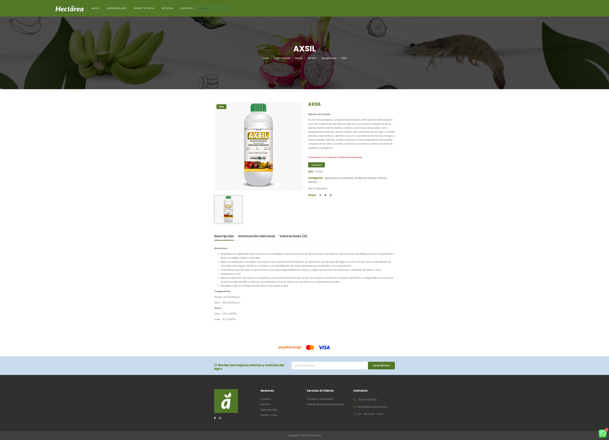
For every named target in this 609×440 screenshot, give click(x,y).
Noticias (168, 8)
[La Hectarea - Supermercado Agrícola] (69, 8)
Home (265, 58)
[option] (258, 146)
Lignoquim (321, 188)
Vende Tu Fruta (144, 8)
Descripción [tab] (224, 236)
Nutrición (382, 178)
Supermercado (116, 8)
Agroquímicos (328, 58)
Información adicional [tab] (256, 236)
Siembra (312, 58)
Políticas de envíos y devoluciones (325, 404)
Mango (299, 58)
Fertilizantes (347, 178)
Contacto (266, 398)
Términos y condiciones (320, 398)
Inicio (95, 8)
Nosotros (188, 8)
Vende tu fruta (268, 415)
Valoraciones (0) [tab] (293, 236)
